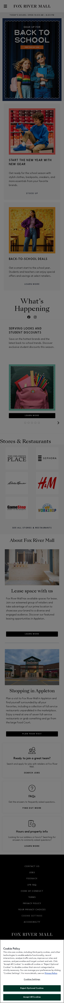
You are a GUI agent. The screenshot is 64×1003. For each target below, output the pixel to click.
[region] (32, 971)
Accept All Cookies (32, 997)
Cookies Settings (32, 979)
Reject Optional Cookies (31, 988)
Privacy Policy (51, 973)
